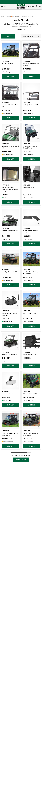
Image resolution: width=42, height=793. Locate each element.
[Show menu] (2, 7)
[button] (40, 6)
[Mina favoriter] (37, 6)
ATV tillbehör (16, 16)
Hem (2, 16)
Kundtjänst (31, 6)
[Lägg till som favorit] (17, 56)
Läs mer (10, 76)
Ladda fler (21, 460)
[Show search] (5, 7)
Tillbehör (8, 16)
